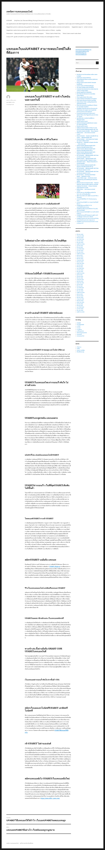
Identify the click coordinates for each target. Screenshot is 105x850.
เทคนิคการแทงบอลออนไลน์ (19, 11)
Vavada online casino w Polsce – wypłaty (48, 30)
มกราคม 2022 (80, 270)
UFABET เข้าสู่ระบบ (54, 566)
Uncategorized (10, 104)
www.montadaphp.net (81, 54)
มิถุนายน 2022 (80, 261)
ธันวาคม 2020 (80, 291)
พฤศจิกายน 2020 (80, 292)
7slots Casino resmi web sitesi (72, 33)
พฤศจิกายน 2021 (80, 273)
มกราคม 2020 (80, 308)
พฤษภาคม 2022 (80, 263)
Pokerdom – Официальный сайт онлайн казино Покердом (25, 33)
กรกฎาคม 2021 (80, 279)
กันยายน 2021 (80, 276)
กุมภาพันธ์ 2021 (80, 287)
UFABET (79, 323)
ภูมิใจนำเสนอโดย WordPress (26, 843)
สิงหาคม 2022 (80, 258)
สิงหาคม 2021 (80, 278)
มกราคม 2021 (80, 289)
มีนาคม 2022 (80, 266)
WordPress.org (80, 352)
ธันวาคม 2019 (80, 310)
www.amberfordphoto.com (82, 51)
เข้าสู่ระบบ (79, 347)
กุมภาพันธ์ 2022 (80, 268)
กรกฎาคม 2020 (80, 299)
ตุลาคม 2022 (80, 255)
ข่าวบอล (78, 328)
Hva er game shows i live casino (84, 97)
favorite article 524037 (82, 121)
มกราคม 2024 (80, 240)
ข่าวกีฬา (78, 326)
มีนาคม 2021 (80, 286)
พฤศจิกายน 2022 (80, 253)
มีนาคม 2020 (80, 305)
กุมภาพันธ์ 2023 (80, 249)
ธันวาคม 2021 (80, 271)
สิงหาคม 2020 (80, 297)
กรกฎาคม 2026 (80, 236)
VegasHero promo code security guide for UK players (22, 27)
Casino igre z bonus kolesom (84, 77)
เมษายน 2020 (80, 304)
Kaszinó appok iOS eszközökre (84, 92)
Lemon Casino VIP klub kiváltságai (85, 85)
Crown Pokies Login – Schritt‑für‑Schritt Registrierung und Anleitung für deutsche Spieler (87, 179)
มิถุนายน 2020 (80, 300)
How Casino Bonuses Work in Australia (86, 100)
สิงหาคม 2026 (80, 234)
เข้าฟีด (78, 348)
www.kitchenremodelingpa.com (83, 49)
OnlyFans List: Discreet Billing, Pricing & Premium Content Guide (34, 20)
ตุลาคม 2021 (79, 274)
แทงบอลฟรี (79, 334)
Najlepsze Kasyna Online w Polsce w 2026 (87, 128)
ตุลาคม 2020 (80, 294)
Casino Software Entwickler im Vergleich (87, 98)
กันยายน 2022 (80, 257)
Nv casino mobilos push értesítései (85, 87)
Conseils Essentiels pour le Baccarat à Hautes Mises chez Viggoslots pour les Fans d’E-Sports (87, 115)
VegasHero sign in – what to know (82, 27)
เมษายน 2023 (80, 245)
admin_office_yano (11, 100)
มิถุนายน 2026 (80, 237)
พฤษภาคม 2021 (80, 282)
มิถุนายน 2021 (80, 281)
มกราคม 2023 (80, 250)
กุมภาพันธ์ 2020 (80, 307)
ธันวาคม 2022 (80, 252)
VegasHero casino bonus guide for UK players (20, 30)
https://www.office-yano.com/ (50, 798)
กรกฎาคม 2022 (80, 260)
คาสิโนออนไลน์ (80, 331)
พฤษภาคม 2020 (80, 302)
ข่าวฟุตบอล (79, 329)
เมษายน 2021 (80, 284)
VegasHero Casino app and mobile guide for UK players (75, 23)
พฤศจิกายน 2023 (80, 244)
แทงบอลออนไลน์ (80, 336)
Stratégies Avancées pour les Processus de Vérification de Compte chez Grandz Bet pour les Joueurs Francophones (87, 110)
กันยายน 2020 (80, 295)
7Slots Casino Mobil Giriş (53, 33)
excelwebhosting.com (81, 53)
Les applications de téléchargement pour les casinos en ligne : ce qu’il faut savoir (31, 23)
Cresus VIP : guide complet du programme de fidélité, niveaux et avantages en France (32, 36)
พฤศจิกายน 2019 (80, 312)
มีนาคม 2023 (80, 247)
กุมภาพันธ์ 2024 (80, 239)
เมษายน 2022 (80, 265)
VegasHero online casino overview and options (55, 27)
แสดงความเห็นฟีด (81, 350)
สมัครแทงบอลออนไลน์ (82, 332)
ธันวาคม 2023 (80, 242)
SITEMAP (9, 20)
